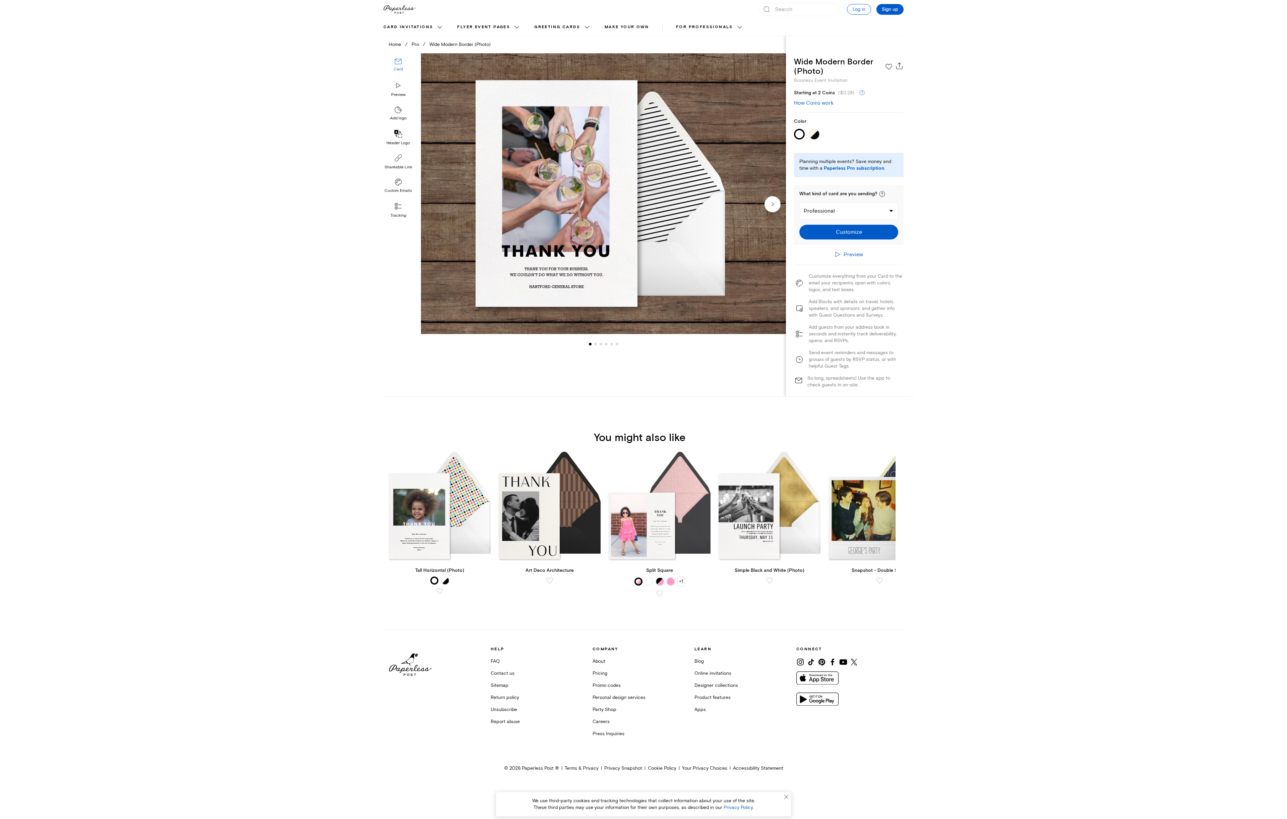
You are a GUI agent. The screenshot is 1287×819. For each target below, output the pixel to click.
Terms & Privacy (582, 768)
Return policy (505, 697)
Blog (699, 661)
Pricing (600, 673)
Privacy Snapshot (623, 768)
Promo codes (607, 685)
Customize (849, 232)
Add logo (398, 118)
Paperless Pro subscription (854, 168)
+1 (681, 581)
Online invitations (712, 673)
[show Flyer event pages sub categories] (517, 27)
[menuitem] (413, 27)
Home (395, 44)
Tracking (398, 215)
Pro (415, 44)
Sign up (890, 9)
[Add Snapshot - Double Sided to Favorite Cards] (879, 581)
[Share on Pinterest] (822, 662)
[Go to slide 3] (595, 344)
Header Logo (398, 143)
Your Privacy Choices (704, 768)
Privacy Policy (738, 807)
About (599, 661)
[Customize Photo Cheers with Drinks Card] (603, 193)
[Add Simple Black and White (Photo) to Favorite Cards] (769, 581)
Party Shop (604, 709)
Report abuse (505, 721)
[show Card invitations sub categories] (440, 27)
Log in (859, 9)
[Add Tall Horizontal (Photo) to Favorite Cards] (440, 591)
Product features (712, 697)
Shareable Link (398, 167)
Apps (700, 709)
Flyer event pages (483, 27)
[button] (882, 193)
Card (398, 69)
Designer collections (716, 685)
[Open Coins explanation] (862, 93)
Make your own (627, 27)
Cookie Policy (662, 768)
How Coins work (814, 103)
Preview (398, 94)
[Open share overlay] (900, 66)
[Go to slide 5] (606, 344)
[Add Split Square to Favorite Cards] (660, 593)
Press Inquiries (608, 733)
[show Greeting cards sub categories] (587, 27)
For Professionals (704, 27)
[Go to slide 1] (590, 344)
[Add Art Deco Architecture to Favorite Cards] (550, 581)
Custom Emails (398, 190)
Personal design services (619, 697)
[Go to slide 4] (601, 344)
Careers (601, 721)
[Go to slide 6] (611, 344)
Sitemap (499, 685)
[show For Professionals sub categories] (740, 27)
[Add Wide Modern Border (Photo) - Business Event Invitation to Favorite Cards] (889, 67)
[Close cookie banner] (786, 797)
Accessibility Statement (758, 768)
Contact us (502, 673)
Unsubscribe (504, 709)
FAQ (495, 661)
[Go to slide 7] (617, 344)
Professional (819, 211)
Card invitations (408, 27)
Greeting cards (557, 27)
